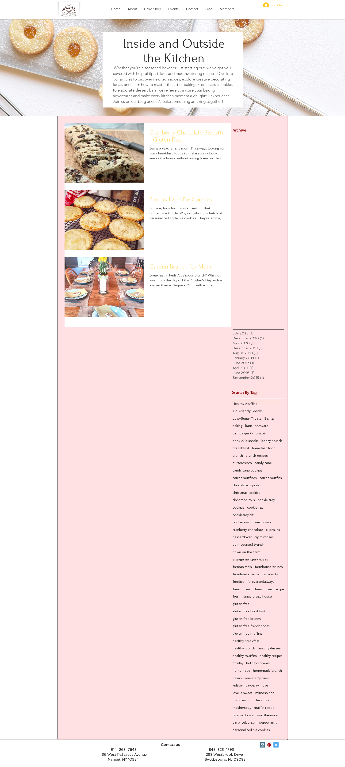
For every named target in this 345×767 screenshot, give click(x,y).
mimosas (240, 700)
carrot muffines (245, 478)
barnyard (261, 426)
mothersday (242, 707)
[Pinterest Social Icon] (269, 745)
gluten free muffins (247, 633)
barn (248, 426)
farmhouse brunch (269, 567)
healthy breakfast (246, 641)
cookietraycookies (247, 522)
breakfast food (263, 448)
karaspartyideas (257, 678)
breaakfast (241, 448)
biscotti (261, 433)
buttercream (242, 463)
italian (237, 678)
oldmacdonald (243, 715)
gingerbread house (257, 596)
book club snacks (246, 441)
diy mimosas (264, 537)
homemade (241, 670)
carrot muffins (271, 478)
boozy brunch (271, 441)
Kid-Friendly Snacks (248, 411)
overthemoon (267, 715)
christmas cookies (246, 493)
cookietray (255, 507)
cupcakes (273, 530)
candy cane (263, 463)
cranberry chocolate (248, 530)
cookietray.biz (243, 515)
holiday (238, 663)
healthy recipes (271, 656)
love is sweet (243, 693)
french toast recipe (269, 589)
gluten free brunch (247, 619)
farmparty (270, 574)
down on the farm (247, 552)
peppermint (268, 722)
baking (237, 426)
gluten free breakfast (249, 611)
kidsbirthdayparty (246, 685)
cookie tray (266, 500)
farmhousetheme (246, 574)
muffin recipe (264, 707)
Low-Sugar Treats (247, 418)
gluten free (241, 604)
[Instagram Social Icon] (262, 745)
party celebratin (245, 722)
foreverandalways (260, 581)
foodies (238, 581)
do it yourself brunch (248, 544)
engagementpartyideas (250, 559)
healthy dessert (270, 648)
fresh (237, 596)
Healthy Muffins (245, 404)
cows (267, 522)
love (265, 685)
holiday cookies (258, 663)
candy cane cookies (247, 470)
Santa (269, 418)
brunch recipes (257, 455)
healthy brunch (244, 648)
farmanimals (242, 567)
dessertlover (242, 537)
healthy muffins (245, 656)
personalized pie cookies (251, 730)
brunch (238, 455)
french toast (242, 589)
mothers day (259, 700)
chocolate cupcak (246, 485)
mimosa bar (264, 693)
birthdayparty (243, 433)
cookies (238, 507)
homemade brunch (267, 670)
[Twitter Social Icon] (276, 745)
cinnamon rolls (244, 500)
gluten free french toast (251, 626)
